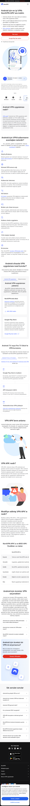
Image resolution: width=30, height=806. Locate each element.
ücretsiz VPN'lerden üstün (17, 251)
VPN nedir (5, 116)
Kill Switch (4, 196)
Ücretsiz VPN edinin (15, 656)
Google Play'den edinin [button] (15, 38)
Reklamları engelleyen (9, 301)
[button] (12, 333)
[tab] (10, 279)
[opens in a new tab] (9, 748)
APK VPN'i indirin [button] (11, 311)
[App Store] (15, 754)
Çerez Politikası (22, 793)
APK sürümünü (6, 28)
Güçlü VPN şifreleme (6, 158)
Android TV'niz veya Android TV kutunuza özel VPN (15, 361)
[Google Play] (15, 758)
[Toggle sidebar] (28, 4)
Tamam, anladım (15, 798)
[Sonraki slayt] (28, 98)
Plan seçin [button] (15, 34)
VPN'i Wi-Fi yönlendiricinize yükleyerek (12, 408)
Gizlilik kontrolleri (15, 802)
